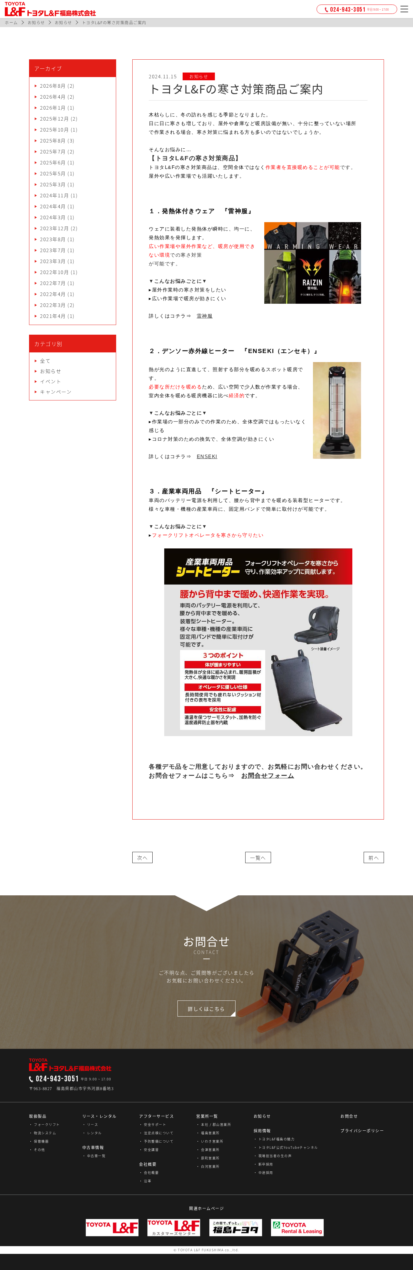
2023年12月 (54, 228)
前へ (373, 857)
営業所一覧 (207, 1116)
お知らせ (50, 371)
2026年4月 (53, 96)
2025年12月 (54, 118)
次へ (142, 857)
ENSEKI (207, 456)
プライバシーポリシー (362, 1131)
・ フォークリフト (44, 1124)
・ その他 (37, 1149)
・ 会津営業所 (208, 1149)
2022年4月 (53, 294)
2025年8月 (53, 140)
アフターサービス (156, 1116)
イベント (50, 381)
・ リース (90, 1124)
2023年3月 (53, 261)
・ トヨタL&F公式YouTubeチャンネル (286, 1147)
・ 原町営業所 (208, 1158)
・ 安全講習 (149, 1149)
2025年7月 (53, 151)
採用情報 (262, 1131)
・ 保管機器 (39, 1141)
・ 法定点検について (156, 1132)
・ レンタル (92, 1132)
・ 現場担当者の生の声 (273, 1155)
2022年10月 (54, 272)
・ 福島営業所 (208, 1132)
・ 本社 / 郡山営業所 (213, 1124)
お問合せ (349, 1116)
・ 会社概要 (149, 1172)
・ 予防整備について (156, 1141)
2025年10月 (54, 129)
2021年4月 (53, 316)
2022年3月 (53, 305)
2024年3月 (53, 217)
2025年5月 (53, 173)
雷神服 (205, 316)
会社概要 (147, 1164)
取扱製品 (37, 1116)
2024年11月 (54, 195)
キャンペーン (56, 391)
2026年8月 (53, 85)
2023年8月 (53, 239)
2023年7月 (53, 250)
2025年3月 (53, 184)
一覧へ (258, 857)
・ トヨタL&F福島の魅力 (274, 1139)
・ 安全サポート (152, 1124)
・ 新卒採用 (263, 1164)
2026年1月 (53, 107)
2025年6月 (53, 162)
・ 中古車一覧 (94, 1155)
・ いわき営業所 (209, 1141)
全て (45, 360)
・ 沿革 (145, 1180)
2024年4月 (53, 206)
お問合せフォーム (267, 775)
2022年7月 (53, 283)
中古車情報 (93, 1147)
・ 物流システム (42, 1132)
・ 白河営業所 (208, 1166)
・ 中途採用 (263, 1172)
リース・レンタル (99, 1116)
